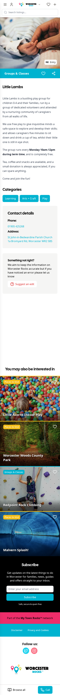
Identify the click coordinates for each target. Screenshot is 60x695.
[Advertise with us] (55, 4)
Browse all (19, 690)
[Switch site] (39, 4)
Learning (10, 198)
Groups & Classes (16, 73)
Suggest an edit (24, 284)
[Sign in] (11, 4)
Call (48, 690)
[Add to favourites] (43, 73)
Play (44, 198)
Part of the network (30, 618)
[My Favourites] (48, 4)
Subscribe (30, 597)
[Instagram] (34, 651)
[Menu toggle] (5, 4)
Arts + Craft (29, 198)
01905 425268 (16, 226)
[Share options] (54, 73)
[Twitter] (26, 651)
